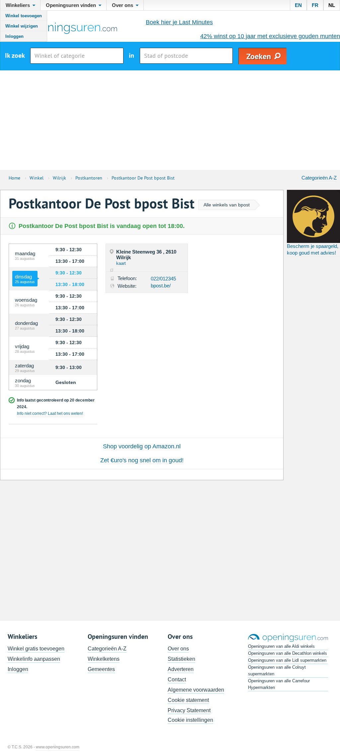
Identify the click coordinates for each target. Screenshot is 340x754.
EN (298, 5)
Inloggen (14, 36)
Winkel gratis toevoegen (36, 648)
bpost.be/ (161, 285)
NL (331, 5)
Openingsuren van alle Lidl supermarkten (287, 660)
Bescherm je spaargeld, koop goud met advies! (312, 249)
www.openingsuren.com (57, 747)
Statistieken (181, 659)
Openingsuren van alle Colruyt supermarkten (277, 670)
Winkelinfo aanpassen (34, 659)
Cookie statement (188, 700)
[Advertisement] (170, 120)
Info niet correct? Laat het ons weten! (50, 413)
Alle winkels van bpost (227, 204)
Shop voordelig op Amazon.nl (142, 446)
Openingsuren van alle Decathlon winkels (287, 653)
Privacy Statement (189, 710)
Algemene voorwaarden (196, 690)
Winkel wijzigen (21, 26)
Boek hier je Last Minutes (179, 22)
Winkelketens (104, 659)
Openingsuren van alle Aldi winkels (281, 646)
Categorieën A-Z (319, 178)
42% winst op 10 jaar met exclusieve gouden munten (270, 36)
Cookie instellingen (190, 720)
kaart (121, 263)
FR (315, 5)
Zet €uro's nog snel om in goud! (142, 460)
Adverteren (181, 669)
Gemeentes (101, 669)
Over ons (178, 648)
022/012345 (163, 278)
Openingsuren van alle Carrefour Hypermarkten (279, 684)
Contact (177, 679)
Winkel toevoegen (23, 15)
